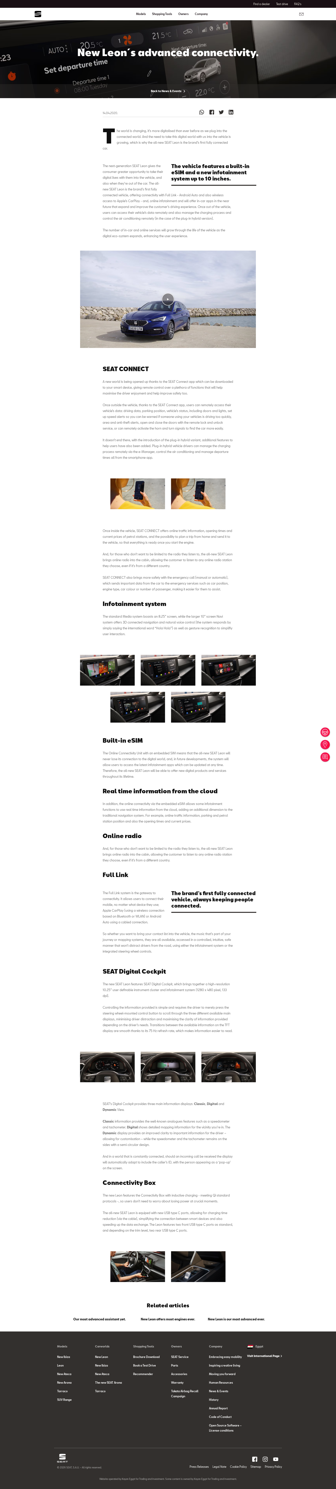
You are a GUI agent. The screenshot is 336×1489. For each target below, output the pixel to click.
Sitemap (255, 1466)
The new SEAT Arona (108, 1382)
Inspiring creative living (224, 1365)
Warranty (177, 1382)
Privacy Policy (273, 1466)
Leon (60, 1365)
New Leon (101, 1357)
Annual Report (218, 1408)
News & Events (218, 1391)
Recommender (143, 1374)
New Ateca (64, 1374)
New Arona (64, 1382)
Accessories (179, 1374)
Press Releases (199, 1466)
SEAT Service (180, 1357)
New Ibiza (63, 1357)
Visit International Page (263, 1356)
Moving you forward (222, 1374)
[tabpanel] (99, 1318)
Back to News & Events (166, 91)
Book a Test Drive (144, 1365)
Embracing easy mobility (225, 1357)
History (214, 1399)
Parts (174, 1365)
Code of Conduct (220, 1417)
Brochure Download (146, 1357)
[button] (168, 299)
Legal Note (219, 1466)
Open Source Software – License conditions (225, 1428)
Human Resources (221, 1382)
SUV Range (64, 1399)
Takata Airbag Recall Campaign (184, 1393)
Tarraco (62, 1391)
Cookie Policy (238, 1466)
